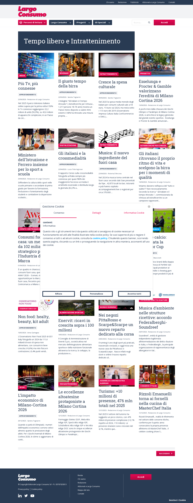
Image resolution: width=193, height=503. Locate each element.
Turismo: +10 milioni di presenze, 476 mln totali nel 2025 (116, 398)
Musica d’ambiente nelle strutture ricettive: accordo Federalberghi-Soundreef (156, 317)
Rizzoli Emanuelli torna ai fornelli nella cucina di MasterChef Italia (155, 401)
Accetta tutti (134, 293)
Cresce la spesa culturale (113, 84)
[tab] (59, 214)
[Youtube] (32, 495)
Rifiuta (58, 293)
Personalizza (96, 293)
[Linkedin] (20, 495)
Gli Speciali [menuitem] (100, 22)
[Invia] (149, 22)
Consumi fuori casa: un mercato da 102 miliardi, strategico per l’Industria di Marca (34, 248)
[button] (149, 206)
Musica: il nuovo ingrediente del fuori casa (114, 157)
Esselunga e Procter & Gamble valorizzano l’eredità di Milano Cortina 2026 (156, 91)
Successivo (164, 453)
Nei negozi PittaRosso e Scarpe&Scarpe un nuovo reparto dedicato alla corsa (116, 324)
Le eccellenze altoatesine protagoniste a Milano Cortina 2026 (72, 401)
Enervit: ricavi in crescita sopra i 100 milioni (76, 325)
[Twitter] (26, 495)
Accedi (164, 22)
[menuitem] (109, 2)
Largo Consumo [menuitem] (59, 22)
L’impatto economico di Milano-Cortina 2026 (32, 402)
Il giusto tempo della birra (72, 84)
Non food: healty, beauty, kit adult (33, 319)
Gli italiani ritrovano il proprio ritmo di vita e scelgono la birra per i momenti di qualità (157, 165)
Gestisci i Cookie (177, 500)
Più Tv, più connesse (28, 86)
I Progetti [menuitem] (81, 22)
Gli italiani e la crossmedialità (72, 156)
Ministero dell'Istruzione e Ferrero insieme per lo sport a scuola (33, 164)
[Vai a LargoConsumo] (32, 11)
